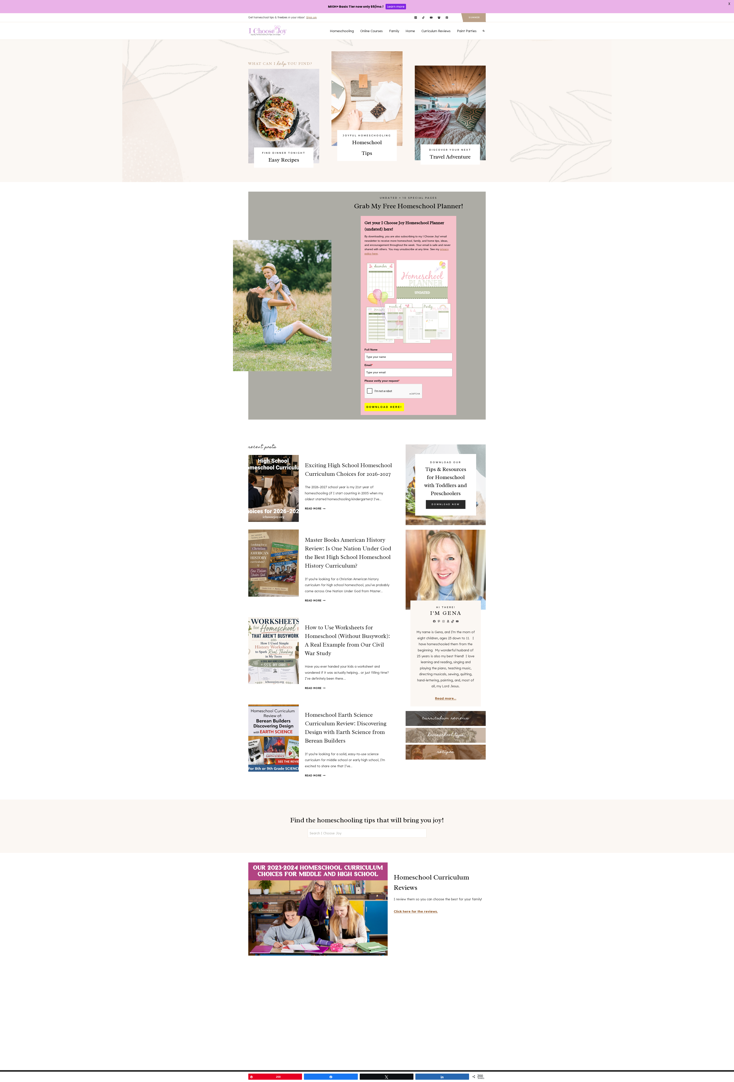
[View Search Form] (484, 31)
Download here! (384, 406)
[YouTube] (431, 17)
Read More (314, 508)
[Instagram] (415, 17)
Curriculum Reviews (436, 31)
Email (369, 365)
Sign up (311, 17)
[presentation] (273, 488)
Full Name (371, 349)
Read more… (445, 698)
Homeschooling (342, 31)
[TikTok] (423, 17)
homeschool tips (446, 735)
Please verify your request (382, 380)
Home (410, 31)
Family (394, 31)
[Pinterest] (446, 17)
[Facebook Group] (439, 17)
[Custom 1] (454, 17)
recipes (445, 752)
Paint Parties (467, 31)
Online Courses (371, 31)
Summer (474, 17)
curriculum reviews (445, 718)
